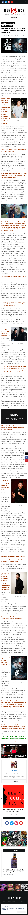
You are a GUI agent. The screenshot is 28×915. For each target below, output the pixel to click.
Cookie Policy (5, 909)
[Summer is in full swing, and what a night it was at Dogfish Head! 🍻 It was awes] (10, 887)
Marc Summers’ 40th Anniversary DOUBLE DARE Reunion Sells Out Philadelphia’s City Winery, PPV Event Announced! (14, 811)
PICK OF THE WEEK (14, 850)
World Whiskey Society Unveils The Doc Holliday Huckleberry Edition (13, 871)
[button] (14, 17)
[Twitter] (13, 781)
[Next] (26, 798)
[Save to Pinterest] (26, 460)
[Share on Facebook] (26, 457)
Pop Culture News (7, 25)
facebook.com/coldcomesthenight (10, 741)
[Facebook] (11, 781)
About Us (4, 902)
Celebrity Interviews (8, 23)
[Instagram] (17, 781)
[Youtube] (15, 781)
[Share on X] (26, 454)
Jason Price (10, 35)
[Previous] (1, 798)
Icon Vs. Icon (14, 898)
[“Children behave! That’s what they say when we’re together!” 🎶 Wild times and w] (17, 887)
